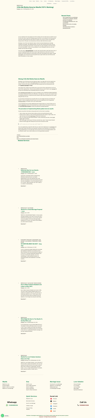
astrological (52, 126)
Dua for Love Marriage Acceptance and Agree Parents (27, 138)
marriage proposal (22, 101)
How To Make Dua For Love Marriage (70, 17)
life (45, 43)
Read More (23, 185)
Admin (19, 9)
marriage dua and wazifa (25, 92)
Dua (31, 48)
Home (30, 1)
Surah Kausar (33, 116)
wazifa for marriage (24, 85)
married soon (35, 82)
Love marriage (30, 207)
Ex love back (23, 239)
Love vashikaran (28, 240)
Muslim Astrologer (37, 282)
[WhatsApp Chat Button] (2, 415)
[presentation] (31, 154)
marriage (53, 89)
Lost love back (35, 239)
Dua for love (29, 239)
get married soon (29, 50)
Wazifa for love (20, 5)
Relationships (35, 240)
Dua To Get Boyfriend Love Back (23, 135)
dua (51, 53)
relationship (23, 105)
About (34, 1)
